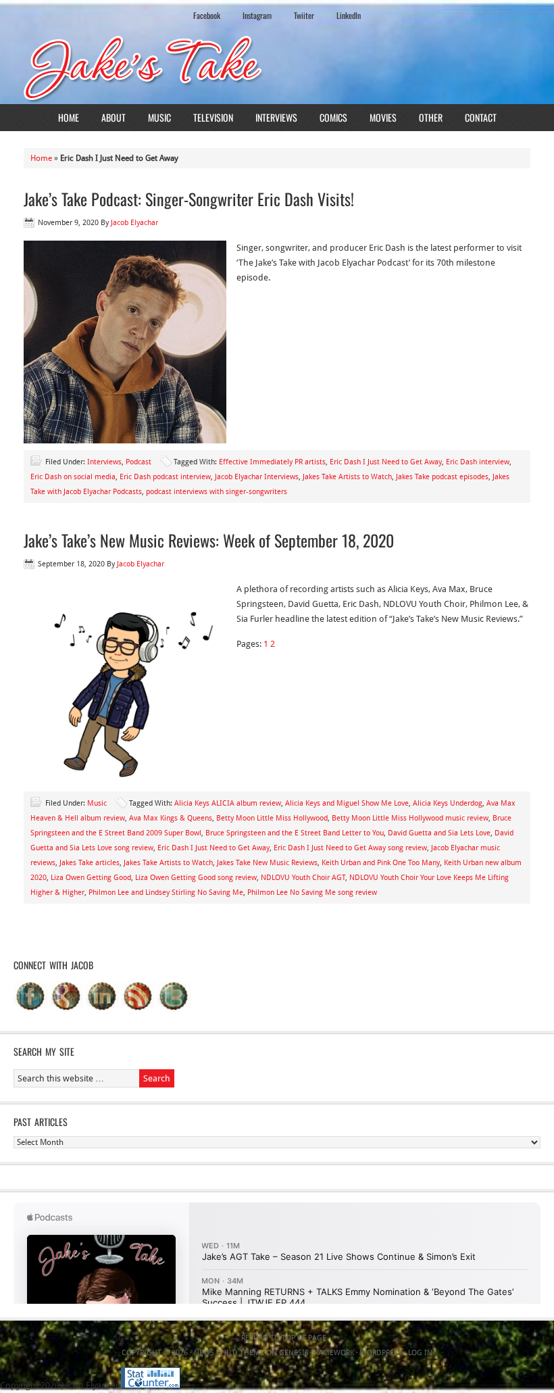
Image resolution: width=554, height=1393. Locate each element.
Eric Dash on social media (73, 476)
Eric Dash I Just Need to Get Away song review (350, 848)
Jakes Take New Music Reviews (267, 862)
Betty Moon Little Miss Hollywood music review (410, 818)
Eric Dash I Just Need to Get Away (386, 462)
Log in (420, 1352)
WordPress (381, 1352)
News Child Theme (229, 1352)
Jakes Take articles (89, 862)
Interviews (276, 117)
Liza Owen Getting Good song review (196, 877)
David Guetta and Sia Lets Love (439, 833)
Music (159, 117)
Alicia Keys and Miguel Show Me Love (347, 803)
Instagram (257, 15)
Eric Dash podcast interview (165, 476)
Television (213, 117)
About (113, 117)
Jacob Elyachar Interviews (257, 476)
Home (68, 117)
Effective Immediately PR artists (272, 462)
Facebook (206, 15)
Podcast (138, 462)
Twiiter (304, 15)
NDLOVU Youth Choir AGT (303, 877)
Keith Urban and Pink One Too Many (381, 862)
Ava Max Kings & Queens (170, 818)
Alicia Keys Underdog (447, 803)
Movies (383, 117)
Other (431, 117)
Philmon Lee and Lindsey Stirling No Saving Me (166, 892)
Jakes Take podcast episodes (442, 476)
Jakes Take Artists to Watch (347, 476)
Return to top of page (283, 1338)
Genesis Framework (316, 1352)
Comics (333, 117)
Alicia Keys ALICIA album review (227, 803)
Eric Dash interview (477, 462)
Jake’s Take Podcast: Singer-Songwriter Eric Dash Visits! (189, 199)
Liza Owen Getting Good (91, 877)
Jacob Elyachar (134, 222)
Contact (481, 117)
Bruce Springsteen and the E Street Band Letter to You (294, 833)
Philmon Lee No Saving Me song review (312, 892)
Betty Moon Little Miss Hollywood (272, 818)
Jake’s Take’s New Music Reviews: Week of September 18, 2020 (209, 540)
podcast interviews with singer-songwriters (216, 491)
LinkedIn (348, 15)
